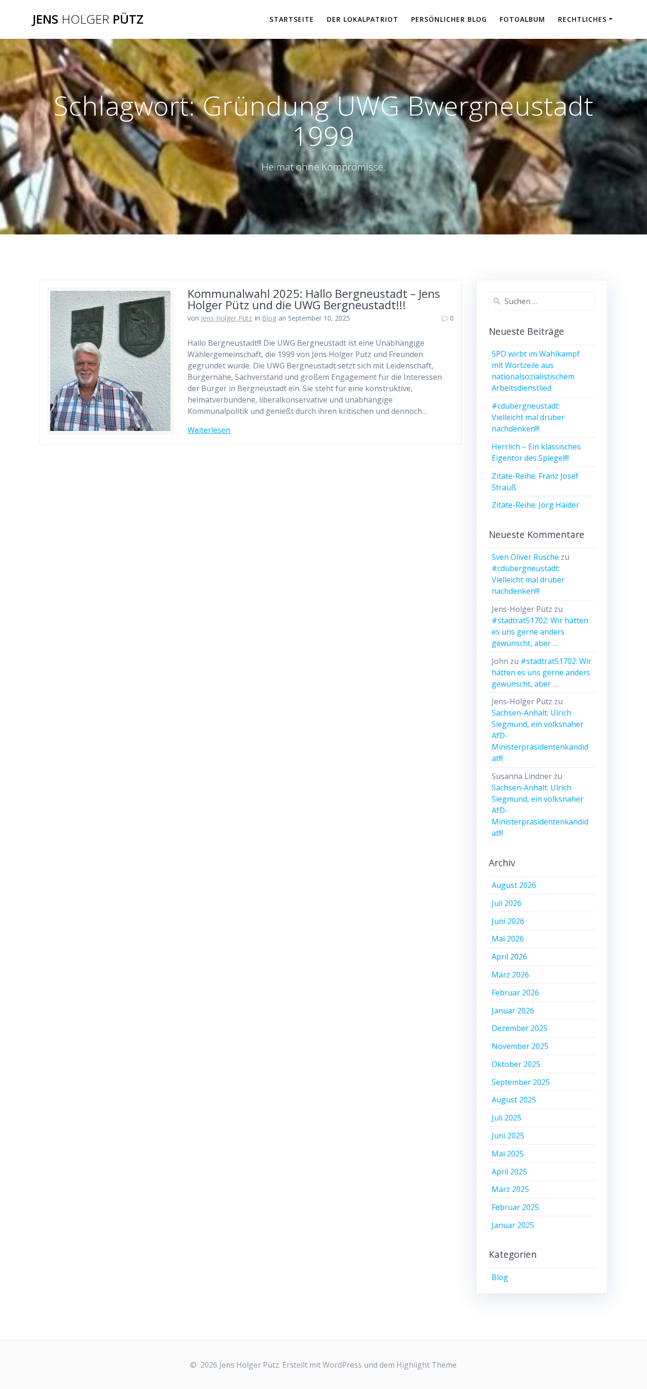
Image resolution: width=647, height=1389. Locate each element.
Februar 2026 (515, 992)
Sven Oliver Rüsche (525, 557)
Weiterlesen (209, 430)
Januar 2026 (513, 1010)
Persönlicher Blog (449, 19)
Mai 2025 (508, 1153)
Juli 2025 (506, 1117)
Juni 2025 (508, 1135)
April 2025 (509, 1171)
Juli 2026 (506, 903)
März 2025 (510, 1189)
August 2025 (514, 1099)
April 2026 (509, 956)
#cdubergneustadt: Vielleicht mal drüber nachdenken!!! (528, 417)
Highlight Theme (426, 1365)
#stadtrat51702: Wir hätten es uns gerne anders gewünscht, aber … (540, 631)
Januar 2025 (513, 1225)
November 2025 (520, 1046)
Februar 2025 (515, 1207)
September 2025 (521, 1082)
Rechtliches (582, 19)
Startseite (292, 19)
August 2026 (514, 885)
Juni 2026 (508, 921)
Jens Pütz (88, 19)
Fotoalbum (522, 19)
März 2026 (510, 974)
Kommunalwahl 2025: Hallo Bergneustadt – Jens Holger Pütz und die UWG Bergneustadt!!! (314, 299)
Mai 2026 (508, 938)
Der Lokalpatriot (362, 19)
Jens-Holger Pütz (226, 318)
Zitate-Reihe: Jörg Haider (535, 505)
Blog (269, 318)
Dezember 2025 (520, 1028)
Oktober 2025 (516, 1064)
